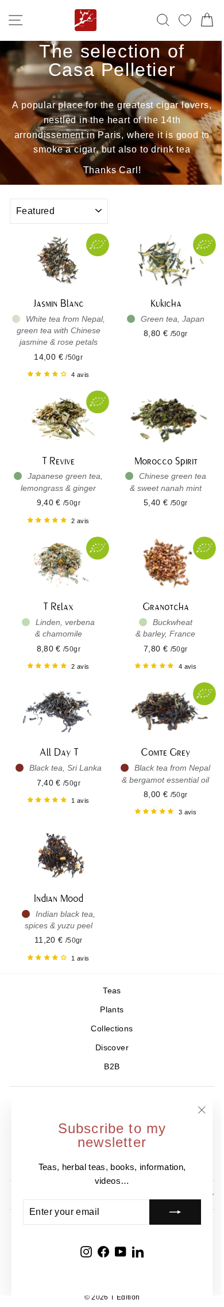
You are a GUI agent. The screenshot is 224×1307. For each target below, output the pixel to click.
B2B (111, 1066)
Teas (112, 990)
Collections (112, 1028)
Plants (111, 1009)
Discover (112, 1047)
